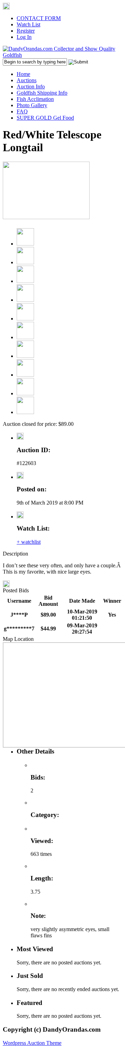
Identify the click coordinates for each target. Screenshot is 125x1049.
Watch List (28, 24)
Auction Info (31, 86)
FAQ (22, 111)
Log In (24, 37)
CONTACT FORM (39, 18)
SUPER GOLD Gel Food (45, 118)
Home (23, 74)
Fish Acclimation (35, 99)
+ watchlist (29, 542)
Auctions (26, 80)
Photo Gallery (32, 105)
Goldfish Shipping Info (42, 93)
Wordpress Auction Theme (32, 1043)
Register (26, 31)
